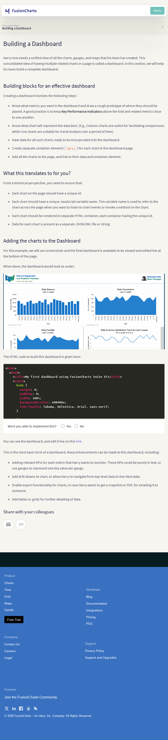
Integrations (94, 610)
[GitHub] (28, 708)
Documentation (96, 603)
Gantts (9, 610)
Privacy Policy (94, 651)
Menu (157, 10)
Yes (68, 426)
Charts (9, 583)
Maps (8, 603)
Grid (7, 596)
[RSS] (35, 708)
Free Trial (14, 619)
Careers (10, 651)
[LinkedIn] (14, 708)
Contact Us (12, 644)
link (78, 441)
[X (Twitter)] (6, 708)
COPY (154, 368)
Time (7, 589)
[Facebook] (21, 708)
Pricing (91, 617)
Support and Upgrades (101, 657)
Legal (8, 658)
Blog (89, 596)
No (82, 426)
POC (89, 623)
